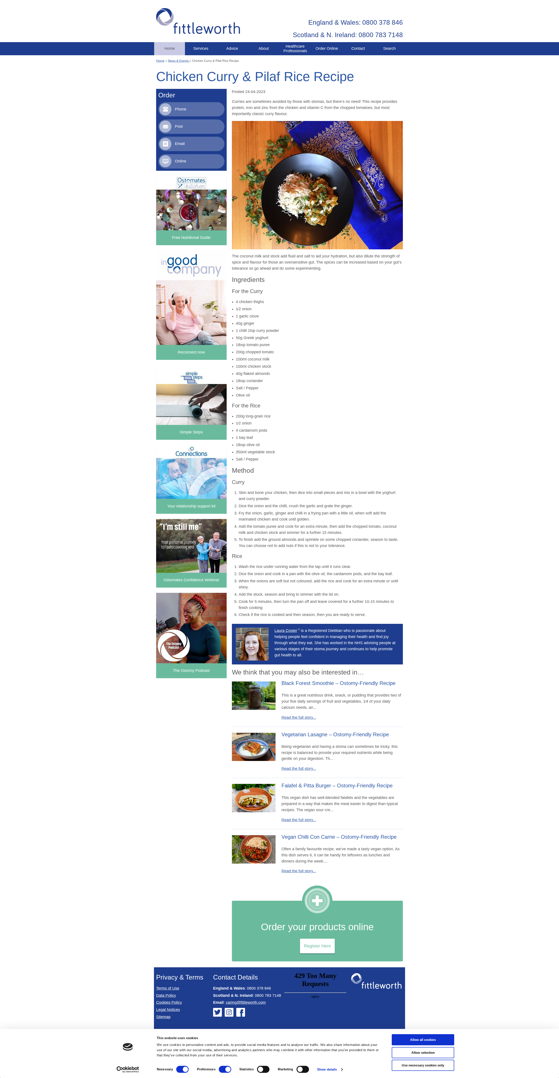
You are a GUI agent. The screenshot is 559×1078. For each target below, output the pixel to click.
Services (200, 48)
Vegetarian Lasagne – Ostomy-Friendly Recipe (335, 734)
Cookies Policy (169, 1002)
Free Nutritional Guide (191, 237)
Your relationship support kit (191, 506)
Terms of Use (167, 988)
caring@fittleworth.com (246, 1002)
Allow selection (423, 1052)
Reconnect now (191, 352)
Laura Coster (285, 630)
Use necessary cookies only (423, 1065)
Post (179, 126)
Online (180, 161)
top (553, 539)
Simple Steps (191, 432)
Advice (232, 48)
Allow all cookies (423, 1040)
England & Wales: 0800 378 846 (355, 22)
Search (389, 48)
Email (180, 143)
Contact (358, 48)
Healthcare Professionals (295, 48)
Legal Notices (168, 1009)
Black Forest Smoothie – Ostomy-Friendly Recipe (338, 683)
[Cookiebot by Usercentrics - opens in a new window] (128, 1069)
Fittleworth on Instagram (229, 1012)
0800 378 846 (259, 988)
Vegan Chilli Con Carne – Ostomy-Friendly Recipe (339, 837)
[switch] (225, 1069)
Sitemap (163, 1017)
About (264, 48)
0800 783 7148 (268, 995)
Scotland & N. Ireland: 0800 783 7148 (348, 34)
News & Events (179, 60)
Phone (180, 109)
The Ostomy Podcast (191, 670)
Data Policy (166, 995)
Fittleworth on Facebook (240, 1012)
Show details (327, 1069)
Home (169, 48)
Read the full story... (298, 717)
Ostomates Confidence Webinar (191, 580)
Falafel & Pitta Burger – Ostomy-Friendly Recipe (337, 785)
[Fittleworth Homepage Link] (198, 21)
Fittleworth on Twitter (217, 1012)
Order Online (327, 48)
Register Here (317, 945)
